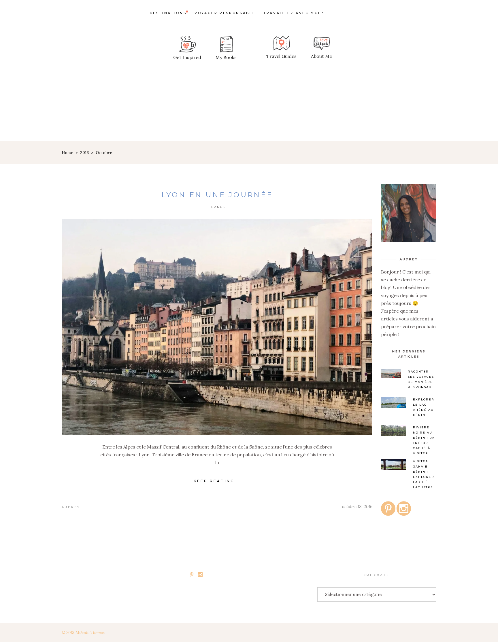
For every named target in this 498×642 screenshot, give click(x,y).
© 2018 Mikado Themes (83, 632)
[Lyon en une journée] (217, 327)
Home (67, 152)
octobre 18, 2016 (357, 506)
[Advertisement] (249, 98)
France (217, 207)
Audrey (71, 507)
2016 (84, 152)
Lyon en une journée (217, 195)
